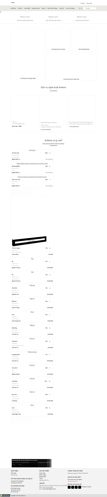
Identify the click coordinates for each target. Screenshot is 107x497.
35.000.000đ (50, 387)
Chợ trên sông (15, 153)
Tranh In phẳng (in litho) (18, 345)
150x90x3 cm (15, 356)
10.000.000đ (50, 307)
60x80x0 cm (14, 317)
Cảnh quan (14, 341)
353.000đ (50, 254)
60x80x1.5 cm (15, 181)
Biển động (14, 328)
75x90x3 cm (14, 410)
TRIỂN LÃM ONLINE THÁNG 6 (49, 122)
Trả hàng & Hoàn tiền (16, 483)
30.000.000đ (50, 294)
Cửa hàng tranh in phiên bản (71, 79)
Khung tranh (36, 8)
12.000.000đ (50, 374)
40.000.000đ (50, 361)
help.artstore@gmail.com (49, 489)
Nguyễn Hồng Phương (16, 374)
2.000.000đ (50, 347)
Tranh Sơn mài (15, 265)
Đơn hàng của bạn (15, 488)
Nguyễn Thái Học (16, 267)
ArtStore (13, 8)
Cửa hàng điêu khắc (83, 49)
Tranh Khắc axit (15, 332)
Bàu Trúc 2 (14, 394)
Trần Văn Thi (15, 334)
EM (12, 274)
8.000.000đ (50, 321)
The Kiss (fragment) (16, 248)
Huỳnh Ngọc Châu (16, 414)
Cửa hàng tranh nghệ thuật (28, 78)
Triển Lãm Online (52, 8)
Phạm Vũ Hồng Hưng (16, 307)
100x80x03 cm (15, 155)
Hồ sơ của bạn (14, 492)
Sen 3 (13, 314)
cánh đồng (14, 381)
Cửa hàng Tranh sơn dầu (58, 49)
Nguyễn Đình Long (16, 159)
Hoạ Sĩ (43, 8)
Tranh (13, 170)
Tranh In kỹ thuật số (16, 252)
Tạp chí (61, 8)
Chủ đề (20, 8)
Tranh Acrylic (15, 292)
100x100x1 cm (15, 290)
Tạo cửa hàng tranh (73, 481)
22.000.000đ (50, 267)
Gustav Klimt (15, 254)
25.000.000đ (50, 281)
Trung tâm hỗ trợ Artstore (17, 481)
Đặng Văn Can (15, 294)
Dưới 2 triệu (42, 473)
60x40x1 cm (14, 330)
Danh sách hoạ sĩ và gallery (75, 479)
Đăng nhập (89, 3)
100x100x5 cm (15, 303)
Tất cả (41, 478)
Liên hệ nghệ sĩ (49, 159)
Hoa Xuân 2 (15, 368)
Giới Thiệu (13, 473)
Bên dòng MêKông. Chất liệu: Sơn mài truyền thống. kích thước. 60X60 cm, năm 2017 (16, 166)
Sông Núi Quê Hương (16, 354)
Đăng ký (83, 3)
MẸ (12, 261)
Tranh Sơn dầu (15, 157)
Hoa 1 (13, 407)
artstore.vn (23, 495)
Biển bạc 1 (14, 301)
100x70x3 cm (15, 396)
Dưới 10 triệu (42, 475)
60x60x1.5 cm (15, 168)
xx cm (13, 370)
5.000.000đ (50, 334)
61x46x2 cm (14, 250)
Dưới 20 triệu (42, 476)
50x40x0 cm (14, 343)
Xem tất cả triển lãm (46, 129)
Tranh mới (27, 8)
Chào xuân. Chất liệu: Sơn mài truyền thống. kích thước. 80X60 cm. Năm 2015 (16, 179)
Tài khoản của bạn (15, 490)
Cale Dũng (14, 400)
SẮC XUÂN (14, 288)
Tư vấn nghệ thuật (73, 126)
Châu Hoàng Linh (16, 321)
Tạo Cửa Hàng (70, 8)
